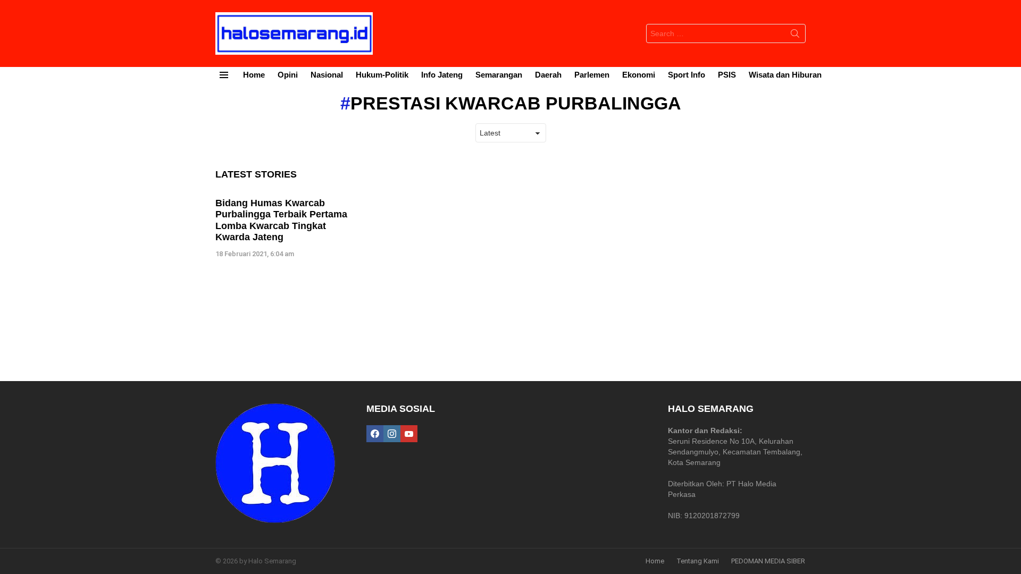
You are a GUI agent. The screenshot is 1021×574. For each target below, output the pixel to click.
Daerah (548, 74)
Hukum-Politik (382, 74)
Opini (288, 74)
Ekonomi (638, 74)
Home (254, 74)
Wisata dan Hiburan (785, 74)
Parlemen (591, 74)
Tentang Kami (697, 561)
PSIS (727, 74)
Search (795, 35)
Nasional (327, 74)
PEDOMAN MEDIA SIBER (768, 561)
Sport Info (686, 74)
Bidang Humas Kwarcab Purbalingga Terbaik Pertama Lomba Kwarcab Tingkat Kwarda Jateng (281, 220)
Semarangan (498, 74)
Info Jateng (442, 74)
